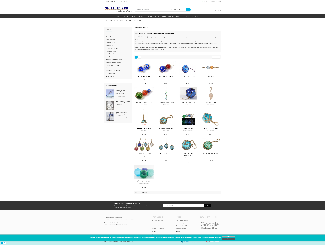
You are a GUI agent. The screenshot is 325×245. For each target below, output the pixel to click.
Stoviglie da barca (111, 51)
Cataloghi (177, 231)
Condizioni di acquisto (157, 220)
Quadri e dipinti (110, 73)
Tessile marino (110, 76)
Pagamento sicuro (156, 226)
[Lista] (139, 57)
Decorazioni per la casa (112, 37)
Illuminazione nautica (112, 48)
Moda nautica (109, 45)
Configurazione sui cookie (228, 238)
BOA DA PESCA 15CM (144, 77)
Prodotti (109, 29)
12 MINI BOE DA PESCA (211, 128)
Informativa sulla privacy (157, 228)
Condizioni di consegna (157, 223)
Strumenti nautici (110, 42)
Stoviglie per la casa (111, 54)
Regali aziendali (110, 39)
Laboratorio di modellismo (182, 226)
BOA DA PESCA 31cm (188, 77)
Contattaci (154, 231)
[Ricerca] (188, 9)
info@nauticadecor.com (125, 2)
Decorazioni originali (180, 223)
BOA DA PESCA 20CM (188, 102)
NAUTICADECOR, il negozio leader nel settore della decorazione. (123, 91)
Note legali (154, 234)
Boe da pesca (144, 79)
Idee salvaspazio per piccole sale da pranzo (122, 113)
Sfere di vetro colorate (144, 181)
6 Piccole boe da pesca (144, 154)
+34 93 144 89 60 (110, 2)
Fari (107, 68)
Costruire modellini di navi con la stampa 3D (123, 102)
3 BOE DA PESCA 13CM (166, 154)
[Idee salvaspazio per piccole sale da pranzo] (110, 116)
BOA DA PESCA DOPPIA (166, 77)
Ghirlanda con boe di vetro (166, 102)
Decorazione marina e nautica (114, 34)
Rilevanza (215, 57)
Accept (228, 236)
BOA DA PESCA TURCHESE (211, 154)
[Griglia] (136, 57)
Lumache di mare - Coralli (113, 70)
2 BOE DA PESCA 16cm (166, 128)
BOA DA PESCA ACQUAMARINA (188, 154)
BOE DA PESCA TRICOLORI (144, 102)
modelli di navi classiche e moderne (116, 57)
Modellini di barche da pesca (114, 59)
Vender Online (118, 241)
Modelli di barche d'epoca (113, 62)
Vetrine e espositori (180, 228)
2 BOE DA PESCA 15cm (144, 128)
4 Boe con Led (188, 128)
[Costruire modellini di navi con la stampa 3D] (110, 105)
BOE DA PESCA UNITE (210, 77)
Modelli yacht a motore (112, 65)
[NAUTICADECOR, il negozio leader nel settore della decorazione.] (110, 94)
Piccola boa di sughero (210, 102)
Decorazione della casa (181, 220)
